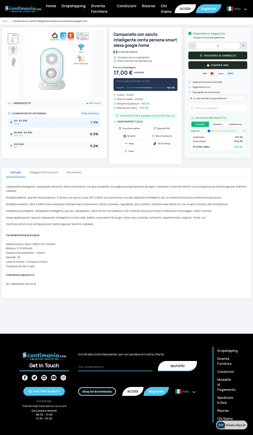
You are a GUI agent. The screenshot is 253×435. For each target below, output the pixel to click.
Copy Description (131, 128)
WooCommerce (164, 135)
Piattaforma (235, 124)
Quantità (200, 124)
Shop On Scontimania (97, 391)
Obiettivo (218, 124)
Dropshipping (74, 5)
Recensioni (74, 172)
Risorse (148, 5)
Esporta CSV (163, 128)
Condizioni (126, 5)
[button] (13, 39)
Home (51, 5)
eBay (131, 143)
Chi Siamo (166, 8)
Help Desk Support (46, 391)
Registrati (208, 9)
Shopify (131, 135)
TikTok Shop (163, 143)
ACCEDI (185, 9)
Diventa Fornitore (99, 8)
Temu (131, 151)
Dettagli (15, 172)
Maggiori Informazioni (44, 172)
